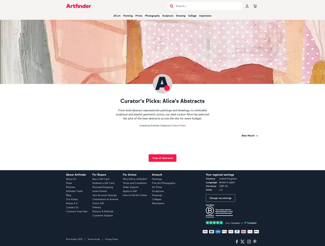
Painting (128, 15)
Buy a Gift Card (100, 179)
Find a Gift (98, 203)
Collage (192, 15)
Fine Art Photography (163, 183)
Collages (156, 199)
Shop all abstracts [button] (162, 158)
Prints (138, 15)
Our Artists (72, 199)
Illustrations (158, 203)
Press (69, 183)
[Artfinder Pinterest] (254, 242)
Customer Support (102, 215)
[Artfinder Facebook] (237, 242)
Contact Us (72, 207)
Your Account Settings (104, 195)
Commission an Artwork (105, 199)
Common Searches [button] (77, 211)
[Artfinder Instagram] (249, 242)
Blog (68, 195)
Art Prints (157, 187)
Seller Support (131, 187)
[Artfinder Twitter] (242, 242)
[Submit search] (171, 6)
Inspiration (205, 15)
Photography (152, 15)
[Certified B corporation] (219, 210)
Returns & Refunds (102, 211)
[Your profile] (247, 6)
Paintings (157, 179)
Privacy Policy (111, 239)
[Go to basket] (255, 6)
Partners (70, 187)
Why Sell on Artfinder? (135, 179)
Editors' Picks (179, 125)
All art (117, 15)
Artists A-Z (72, 203)
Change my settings (220, 198)
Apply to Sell (130, 191)
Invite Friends (99, 191)
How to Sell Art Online (135, 195)
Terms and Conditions (135, 183)
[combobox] (250, 136)
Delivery (96, 207)
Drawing (180, 15)
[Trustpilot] (231, 222)
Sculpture (167, 15)
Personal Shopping (102, 187)
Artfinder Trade (74, 191)
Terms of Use (94, 239)
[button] (250, 136)
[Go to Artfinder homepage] (78, 6)
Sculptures (158, 191)
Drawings (157, 195)
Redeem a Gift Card (103, 183)
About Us (71, 179)
